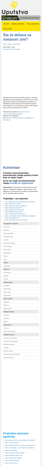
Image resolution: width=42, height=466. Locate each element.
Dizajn (6, 256)
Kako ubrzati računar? (12, 442)
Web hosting (8, 246)
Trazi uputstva (33, 24)
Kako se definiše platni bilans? (15, 453)
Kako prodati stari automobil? (14, 210)
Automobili (16, 44)
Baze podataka (8, 233)
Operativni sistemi (9, 243)
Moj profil (8, 29)
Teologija (6, 285)
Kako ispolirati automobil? (13, 208)
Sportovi (6, 269)
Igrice (5, 259)
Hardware (7, 227)
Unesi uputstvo (17, 24)
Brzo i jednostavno (9, 331)
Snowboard (7, 272)
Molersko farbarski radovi (12, 354)
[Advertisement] (21, 73)
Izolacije (6, 348)
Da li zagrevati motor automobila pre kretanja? (20, 201)
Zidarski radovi (8, 351)
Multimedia (7, 253)
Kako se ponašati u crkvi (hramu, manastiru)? (19, 448)
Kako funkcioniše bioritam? (13, 458)
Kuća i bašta (8, 298)
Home (6, 24)
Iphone (6, 321)
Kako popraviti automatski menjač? (16, 220)
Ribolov (6, 279)
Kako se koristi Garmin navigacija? (16, 206)
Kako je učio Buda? (11, 450)
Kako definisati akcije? (12, 460)
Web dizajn (7, 249)
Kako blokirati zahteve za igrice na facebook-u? (20, 445)
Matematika (7, 289)
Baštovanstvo (8, 308)
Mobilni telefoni (9, 312)
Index (5, 44)
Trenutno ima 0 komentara (11, 49)
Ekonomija (7, 292)
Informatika (7, 295)
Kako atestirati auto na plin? (14, 212)
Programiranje (8, 236)
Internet (6, 240)
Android (6, 315)
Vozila (10, 44)
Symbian (6, 318)
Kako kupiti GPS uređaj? (13, 204)
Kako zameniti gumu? (12, 218)
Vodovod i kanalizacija (11, 341)
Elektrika (6, 302)
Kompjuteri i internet (11, 223)
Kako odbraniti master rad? (14, 455)
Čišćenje (6, 305)
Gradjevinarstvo (9, 334)
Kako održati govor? (11, 463)
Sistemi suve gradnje (10, 338)
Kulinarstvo (8, 325)
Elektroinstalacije (9, 344)
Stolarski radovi (8, 357)
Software (6, 230)
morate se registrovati (21, 183)
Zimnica (6, 328)
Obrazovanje (8, 282)
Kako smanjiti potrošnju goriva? (15, 214)
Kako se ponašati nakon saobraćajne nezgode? (20, 216)
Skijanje (6, 276)
